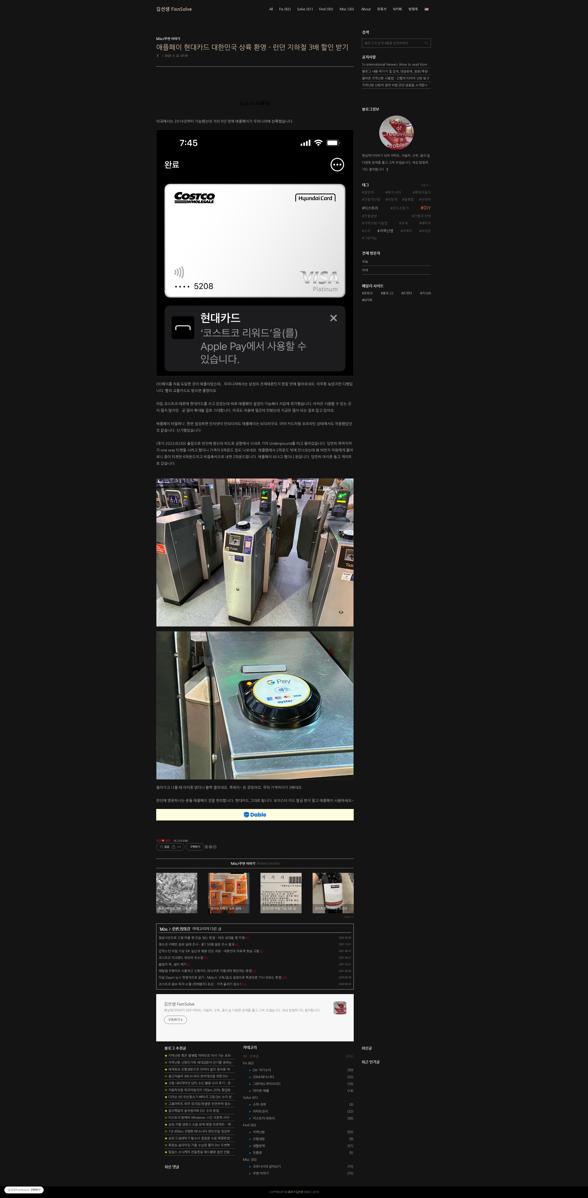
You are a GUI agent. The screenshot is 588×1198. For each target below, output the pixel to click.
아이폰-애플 (264, 1090)
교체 (404, 223)
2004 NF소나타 (267, 1077)
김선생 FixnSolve (174, 9)
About (366, 9)
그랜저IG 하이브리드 (270, 1083)
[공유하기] (173, 846)
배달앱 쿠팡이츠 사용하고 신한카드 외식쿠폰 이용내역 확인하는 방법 (205, 970)
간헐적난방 (372, 199)
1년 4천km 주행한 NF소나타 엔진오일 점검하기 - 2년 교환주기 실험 (199, 1131)
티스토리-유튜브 (267, 1118)
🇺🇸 (426, 9)
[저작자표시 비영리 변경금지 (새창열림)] (210, 847)
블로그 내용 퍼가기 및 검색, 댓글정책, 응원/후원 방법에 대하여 (396, 71)
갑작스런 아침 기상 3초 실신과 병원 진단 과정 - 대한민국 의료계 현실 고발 (209, 951)
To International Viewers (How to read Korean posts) (396, 64)
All (271, 9)
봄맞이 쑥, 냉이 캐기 (172, 964)
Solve (305, 9)
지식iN (426, 293)
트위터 (407, 293)
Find (326, 9)
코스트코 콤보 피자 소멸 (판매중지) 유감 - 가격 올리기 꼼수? (200, 984)
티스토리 (371, 208)
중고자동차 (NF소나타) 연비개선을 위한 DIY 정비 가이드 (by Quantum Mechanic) (199, 1076)
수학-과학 (263, 1104)
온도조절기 (401, 208)
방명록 (413, 9)
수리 (367, 231)
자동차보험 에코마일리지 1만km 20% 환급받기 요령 (199, 1090)
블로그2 (388, 293)
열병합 (409, 199)
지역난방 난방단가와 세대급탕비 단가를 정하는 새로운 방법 (199, 1062)
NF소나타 (394, 192)
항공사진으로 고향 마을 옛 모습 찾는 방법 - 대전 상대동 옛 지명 (202, 937)
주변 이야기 (181, 929)
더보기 (425, 185)
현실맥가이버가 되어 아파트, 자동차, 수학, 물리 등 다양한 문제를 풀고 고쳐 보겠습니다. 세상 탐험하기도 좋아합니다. (242, 1010)
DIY (427, 208)
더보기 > (349, 917)
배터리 (426, 223)
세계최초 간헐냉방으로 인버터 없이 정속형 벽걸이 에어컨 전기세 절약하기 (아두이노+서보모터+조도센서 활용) (199, 1069)
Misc (346, 9)
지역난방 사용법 (375, 223)
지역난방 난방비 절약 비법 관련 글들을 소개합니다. (396, 85)
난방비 (426, 199)
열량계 (369, 192)
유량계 (392, 199)
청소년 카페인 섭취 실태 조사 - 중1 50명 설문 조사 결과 (196, 944)
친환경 (260, 1152)
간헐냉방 (370, 216)
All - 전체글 (251, 1056)
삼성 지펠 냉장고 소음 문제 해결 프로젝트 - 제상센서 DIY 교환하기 (199, 1124)
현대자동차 (423, 192)
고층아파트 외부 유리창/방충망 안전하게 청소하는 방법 (199, 1103)
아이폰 (426, 231)
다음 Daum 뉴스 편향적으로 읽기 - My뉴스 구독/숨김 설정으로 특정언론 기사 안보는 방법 (220, 977)
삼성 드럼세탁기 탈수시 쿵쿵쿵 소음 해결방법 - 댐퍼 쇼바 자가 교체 (199, 1138)
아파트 (407, 231)
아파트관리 (263, 1111)
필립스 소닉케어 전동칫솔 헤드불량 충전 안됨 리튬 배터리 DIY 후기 (199, 1152)
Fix (285, 9)
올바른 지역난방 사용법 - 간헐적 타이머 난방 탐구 (395, 78)
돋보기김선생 (295, 1192)
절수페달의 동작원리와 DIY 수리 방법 (191, 1110)
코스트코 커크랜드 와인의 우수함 (181, 957)
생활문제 (262, 1145)
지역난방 (386, 231)
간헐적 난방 (422, 216)
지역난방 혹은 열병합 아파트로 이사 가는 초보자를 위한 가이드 (199, 1055)
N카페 (397, 9)
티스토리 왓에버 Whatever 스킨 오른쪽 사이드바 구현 (199, 1117)
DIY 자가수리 (265, 1070)
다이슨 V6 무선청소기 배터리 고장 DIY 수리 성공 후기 (199, 1097)
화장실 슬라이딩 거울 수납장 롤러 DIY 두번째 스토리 (199, 1145)
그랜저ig (370, 238)
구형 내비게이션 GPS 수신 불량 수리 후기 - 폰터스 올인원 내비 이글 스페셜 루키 (199, 1083)
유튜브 (382, 9)
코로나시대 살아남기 (270, 1166)
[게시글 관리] (179, 846)
